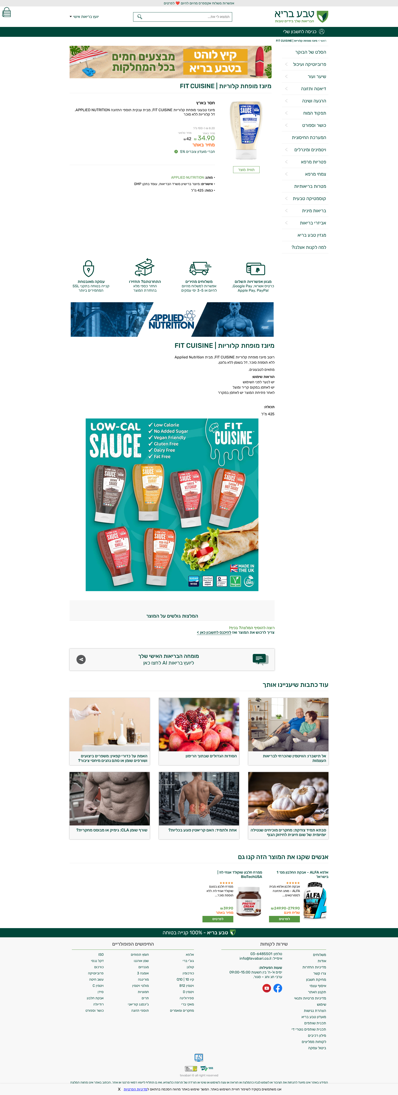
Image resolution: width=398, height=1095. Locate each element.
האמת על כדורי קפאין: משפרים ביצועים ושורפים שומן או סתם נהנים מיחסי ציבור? (112, 758)
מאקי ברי (187, 1004)
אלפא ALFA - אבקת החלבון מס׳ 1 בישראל (302, 874)
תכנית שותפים (315, 1023)
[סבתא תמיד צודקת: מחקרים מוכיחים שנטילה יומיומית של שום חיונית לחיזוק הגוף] (288, 824)
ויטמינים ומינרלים (310, 149)
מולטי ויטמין (140, 986)
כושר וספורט (314, 125)
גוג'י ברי (188, 961)
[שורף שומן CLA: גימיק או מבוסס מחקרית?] (110, 824)
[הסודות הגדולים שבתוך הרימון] (199, 750)
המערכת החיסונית (309, 137)
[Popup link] (246, 131)
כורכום (99, 967)
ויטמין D (188, 992)
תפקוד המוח (314, 113)
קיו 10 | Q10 (185, 979)
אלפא (190, 955)
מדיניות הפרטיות (135, 1089)
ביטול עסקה (317, 1048)
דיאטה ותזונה (313, 88)
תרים (145, 998)
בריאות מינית (314, 210)
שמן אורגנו (141, 961)
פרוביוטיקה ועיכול (309, 64)
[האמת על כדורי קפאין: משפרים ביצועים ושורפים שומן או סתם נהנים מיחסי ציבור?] (110, 750)
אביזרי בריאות (313, 223)
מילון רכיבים (317, 1035)
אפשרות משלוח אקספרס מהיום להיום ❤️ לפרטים (199, 3)
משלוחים (319, 955)
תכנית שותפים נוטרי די (309, 1029)
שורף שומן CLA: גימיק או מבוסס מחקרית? (111, 830)
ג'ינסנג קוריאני (138, 1004)
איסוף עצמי (318, 986)
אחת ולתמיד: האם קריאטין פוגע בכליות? (202, 830)
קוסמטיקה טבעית (309, 198)
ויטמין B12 (186, 986)
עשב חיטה (96, 979)
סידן (101, 992)
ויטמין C (98, 986)
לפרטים (284, 919)
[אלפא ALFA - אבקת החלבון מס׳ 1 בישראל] (314, 902)
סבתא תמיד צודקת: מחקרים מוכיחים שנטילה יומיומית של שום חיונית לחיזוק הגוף (288, 832)
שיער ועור (317, 76)
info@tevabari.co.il (256, 958)
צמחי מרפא (315, 174)
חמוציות (143, 992)
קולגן (190, 967)
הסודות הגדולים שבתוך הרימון (211, 756)
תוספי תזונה (140, 1010)
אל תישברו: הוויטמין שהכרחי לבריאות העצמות (294, 758)
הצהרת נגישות (315, 1010)
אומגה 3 (143, 973)
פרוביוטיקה (96, 973)
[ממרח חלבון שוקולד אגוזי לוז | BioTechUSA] (248, 902)
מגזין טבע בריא (312, 235)
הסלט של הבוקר (310, 52)
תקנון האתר (317, 992)
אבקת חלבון (95, 998)
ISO (101, 955)
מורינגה (143, 979)
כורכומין (188, 973)
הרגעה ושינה (314, 101)
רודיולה (98, 1004)
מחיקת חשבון (316, 979)
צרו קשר (319, 973)
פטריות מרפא (313, 162)
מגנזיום (143, 967)
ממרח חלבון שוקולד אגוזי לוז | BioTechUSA (239, 874)
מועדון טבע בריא (313, 1017)
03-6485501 (261, 954)
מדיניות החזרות (314, 967)
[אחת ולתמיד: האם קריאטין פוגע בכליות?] (199, 824)
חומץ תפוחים (140, 955)
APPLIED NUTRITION (187, 177)
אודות (322, 961)
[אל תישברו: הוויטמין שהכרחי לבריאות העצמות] (288, 750)
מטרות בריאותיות (310, 186)
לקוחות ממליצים (314, 1042)
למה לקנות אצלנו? (309, 247)
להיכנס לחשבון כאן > (214, 632)
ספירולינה (187, 998)
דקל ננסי (97, 961)
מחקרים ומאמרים (182, 1010)
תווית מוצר (246, 169)
